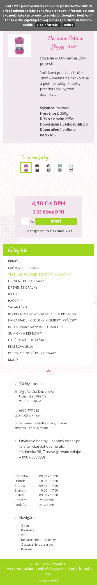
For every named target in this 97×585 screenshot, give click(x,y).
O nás (25, 525)
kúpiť (56, 221)
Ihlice (13, 294)
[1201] (26, 167)
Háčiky (13, 300)
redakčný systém (50, 568)
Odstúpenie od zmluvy (37, 544)
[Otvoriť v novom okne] (48, 580)
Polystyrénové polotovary (32, 353)
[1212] (60, 167)
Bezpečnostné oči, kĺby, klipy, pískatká (42, 314)
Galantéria (17, 307)
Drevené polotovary (26, 281)
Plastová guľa (20, 346)
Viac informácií (48, 25)
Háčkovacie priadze (25, 268)
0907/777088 (33, 457)
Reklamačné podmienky (38, 539)
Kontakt (26, 549)
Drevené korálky (22, 287)
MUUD (13, 359)
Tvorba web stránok (20, 568)
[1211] (48, 167)
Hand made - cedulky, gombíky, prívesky (42, 320)
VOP (24, 535)
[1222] (71, 167)
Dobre (68, 25)
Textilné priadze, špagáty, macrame (39, 274)
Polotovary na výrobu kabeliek (35, 327)
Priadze (14, 261)
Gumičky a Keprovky (25, 333)
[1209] (37, 167)
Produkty (27, 530)
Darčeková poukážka (26, 340)
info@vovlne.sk (30, 415)
